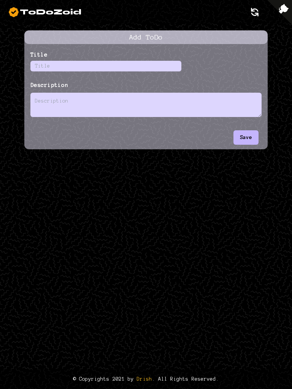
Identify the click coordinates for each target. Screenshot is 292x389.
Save (246, 137)
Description (49, 85)
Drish (144, 379)
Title (39, 55)
